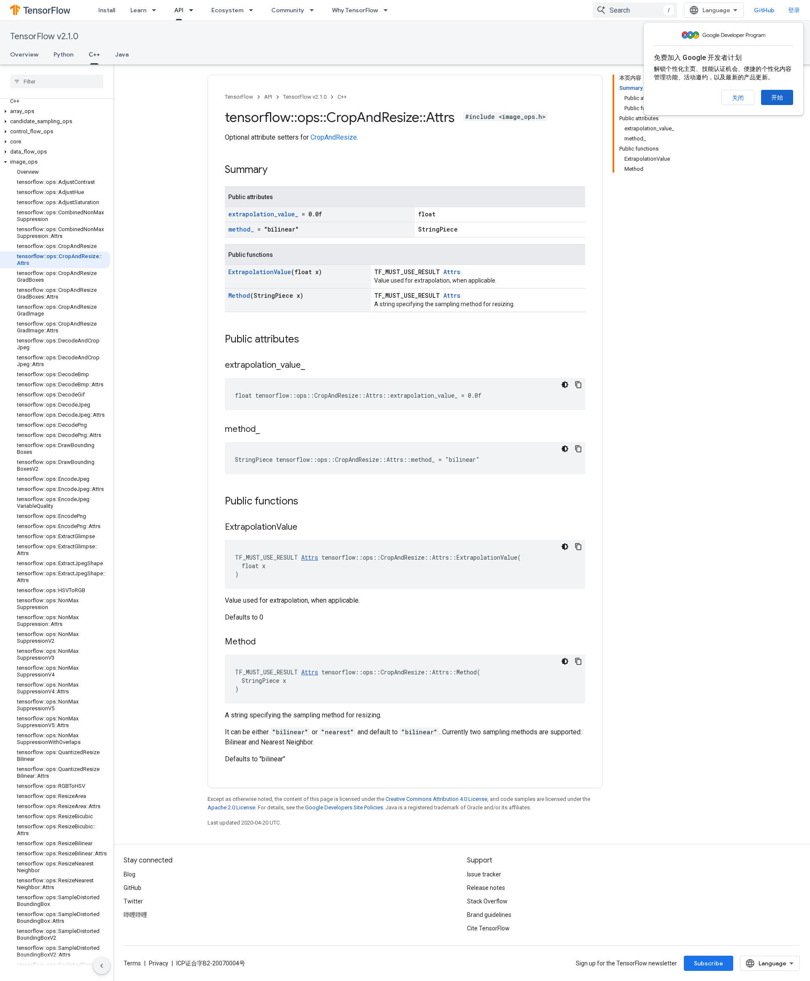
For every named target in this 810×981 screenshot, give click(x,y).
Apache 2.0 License (231, 807)
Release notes (486, 887)
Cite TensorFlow (488, 928)
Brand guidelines (489, 914)
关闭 (738, 98)
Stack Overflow (487, 901)
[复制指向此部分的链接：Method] (264, 642)
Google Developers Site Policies (344, 807)
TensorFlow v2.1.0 (44, 36)
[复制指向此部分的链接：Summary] (275, 170)
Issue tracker (484, 874)
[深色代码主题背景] (565, 384)
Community (287, 10)
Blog (129, 874)
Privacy (158, 963)
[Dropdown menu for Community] (314, 10)
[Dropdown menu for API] (194, 10)
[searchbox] (56, 81)
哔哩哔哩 (135, 914)
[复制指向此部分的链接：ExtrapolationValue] (305, 528)
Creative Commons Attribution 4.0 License (436, 799)
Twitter (133, 901)
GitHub (764, 10)
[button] (55, 111)
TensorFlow (239, 97)
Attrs (451, 272)
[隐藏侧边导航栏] (101, 965)
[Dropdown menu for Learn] (156, 10)
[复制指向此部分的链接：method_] (268, 430)
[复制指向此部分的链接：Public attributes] (307, 340)
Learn (138, 10)
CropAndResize (333, 137)
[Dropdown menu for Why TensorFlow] (388, 10)
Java (122, 54)
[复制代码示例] (578, 384)
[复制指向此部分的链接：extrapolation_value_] (313, 366)
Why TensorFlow (355, 10)
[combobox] (635, 10)
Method (239, 295)
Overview (24, 54)
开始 (777, 97)
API (179, 10)
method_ (241, 229)
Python (63, 54)
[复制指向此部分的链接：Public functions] (306, 502)
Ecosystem (227, 10)
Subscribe (708, 963)
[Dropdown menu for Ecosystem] (253, 10)
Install (106, 10)
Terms (132, 963)
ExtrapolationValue (259, 272)
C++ (94, 54)
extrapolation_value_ (263, 214)
